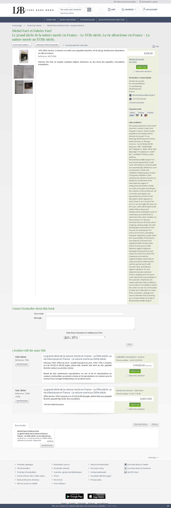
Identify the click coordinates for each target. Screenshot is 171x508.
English (64, 503)
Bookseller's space (150, 2)
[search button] (89, 10)
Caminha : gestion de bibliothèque (68, 472)
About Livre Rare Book (100, 464)
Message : (38, 318)
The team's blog (96, 468)
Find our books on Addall (27, 483)
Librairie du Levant (136, 59)
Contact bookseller (136, 102)
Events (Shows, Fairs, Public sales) (30, 476)
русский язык (102, 503)
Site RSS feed (132, 472)
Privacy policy (96, 480)
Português (82, 503)
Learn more (112, 506)
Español (72, 503)
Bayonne (133, 62)
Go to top (152, 457)
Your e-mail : (39, 313)
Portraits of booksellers (26, 472)
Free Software (59, 483)
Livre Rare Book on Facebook (139, 468)
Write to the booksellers (126, 2)
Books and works (68, 19)
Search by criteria (67, 13)
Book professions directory (112, 19)
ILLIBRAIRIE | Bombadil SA (126, 357)
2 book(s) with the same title (76, 45)
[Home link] (33, 10)
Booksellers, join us (61, 464)
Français (91, 503)
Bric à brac (58, 480)
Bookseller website (61, 468)
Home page (51, 19)
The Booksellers (87, 19)
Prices (56, 476)
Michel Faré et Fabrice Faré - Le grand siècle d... (66, 25)
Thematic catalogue (25, 464)
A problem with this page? (100, 476)
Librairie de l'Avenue (124, 390)
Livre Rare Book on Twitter (137, 464)
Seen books (20, 425)
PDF (157, 46)
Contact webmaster (98, 472)
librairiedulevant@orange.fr (144, 95)
